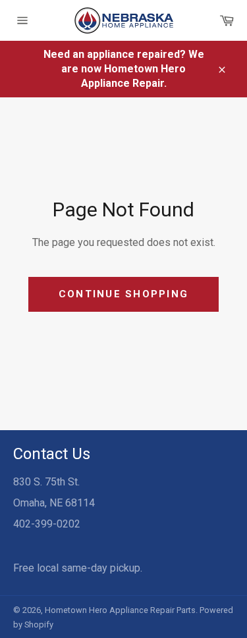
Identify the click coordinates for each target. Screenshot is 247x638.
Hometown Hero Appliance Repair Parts (120, 610)
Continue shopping (123, 294)
